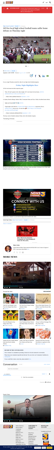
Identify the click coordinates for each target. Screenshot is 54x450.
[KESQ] (11, 2)
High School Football (17, 224)
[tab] (7, 379)
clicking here (7, 361)
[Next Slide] (50, 131)
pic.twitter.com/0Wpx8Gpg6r (11, 110)
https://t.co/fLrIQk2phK (36, 108)
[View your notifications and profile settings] (49, 379)
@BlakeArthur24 (9, 108)
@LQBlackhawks (31, 106)
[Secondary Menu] (5, 2)
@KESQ (42, 92)
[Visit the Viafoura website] (48, 403)
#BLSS (29, 108)
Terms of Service (19, 437)
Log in (45, 369)
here (28, 254)
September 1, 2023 (25, 96)
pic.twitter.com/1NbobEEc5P (18, 93)
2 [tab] (27, 66)
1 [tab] (26, 66)
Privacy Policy (19, 439)
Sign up (48, 369)
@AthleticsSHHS (21, 106)
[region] (27, 386)
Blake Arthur (7, 70)
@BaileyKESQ (8, 93)
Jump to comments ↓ (7, 228)
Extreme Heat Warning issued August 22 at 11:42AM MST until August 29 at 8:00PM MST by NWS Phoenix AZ (30, 10)
